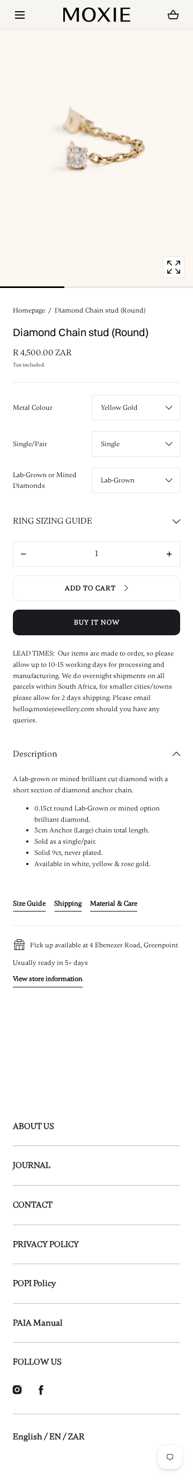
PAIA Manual (38, 1323)
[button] (19, 14)
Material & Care (113, 903)
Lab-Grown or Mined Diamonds (45, 480)
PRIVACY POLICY (46, 1244)
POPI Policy (34, 1283)
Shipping (67, 903)
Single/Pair (30, 444)
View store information (48, 979)
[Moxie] (96, 14)
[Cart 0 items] (173, 15)
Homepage (29, 310)
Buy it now (97, 622)
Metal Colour (33, 407)
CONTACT (33, 1204)
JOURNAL (31, 1165)
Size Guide (29, 903)
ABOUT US (33, 1126)
